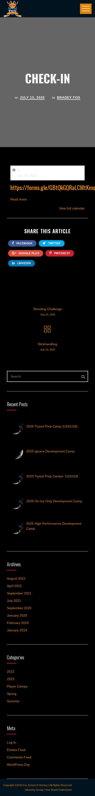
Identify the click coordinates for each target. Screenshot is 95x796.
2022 (10, 671)
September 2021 (19, 593)
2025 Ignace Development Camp (50, 451)
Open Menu (86, 8)
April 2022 (14, 586)
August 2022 (16, 578)
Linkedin (23, 263)
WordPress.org (18, 764)
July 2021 (14, 600)
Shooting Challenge (47, 311)
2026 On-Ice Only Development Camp (54, 501)
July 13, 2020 (32, 97)
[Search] (83, 376)
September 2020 (19, 608)
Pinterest (61, 253)
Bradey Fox (68, 97)
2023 (10, 679)
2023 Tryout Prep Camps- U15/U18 (52, 476)
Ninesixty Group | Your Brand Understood (48, 789)
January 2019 (17, 630)
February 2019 (18, 623)
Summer (13, 701)
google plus (28, 253)
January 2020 (17, 615)
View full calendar (72, 208)
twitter (53, 243)
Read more (18, 199)
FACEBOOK (24, 243)
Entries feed (16, 750)
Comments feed (19, 757)
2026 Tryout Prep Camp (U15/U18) (51, 426)
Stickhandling (47, 346)
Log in (11, 742)
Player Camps (17, 686)
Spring (11, 694)
